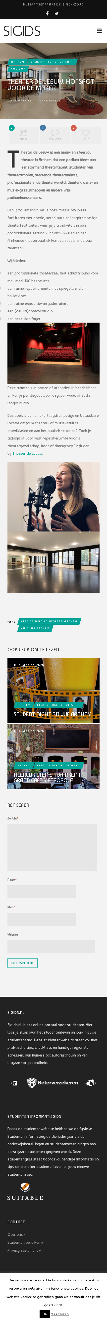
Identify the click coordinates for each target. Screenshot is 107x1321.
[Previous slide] (11, 1083)
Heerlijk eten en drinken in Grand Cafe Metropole (49, 777)
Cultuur (18, 68)
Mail (11, 907)
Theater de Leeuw (27, 453)
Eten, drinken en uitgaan (52, 61)
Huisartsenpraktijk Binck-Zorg (53, 4)
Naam (12, 879)
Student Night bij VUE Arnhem (53, 714)
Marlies (24, 100)
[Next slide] (96, 1083)
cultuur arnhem (35, 628)
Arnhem (17, 61)
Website (12, 934)
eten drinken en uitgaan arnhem (49, 621)
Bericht (12, 818)
